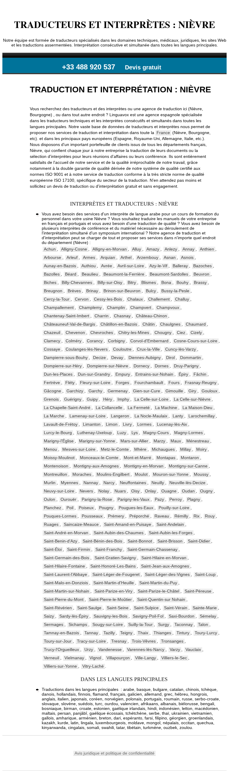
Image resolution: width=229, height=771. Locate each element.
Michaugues (163, 449)
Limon (111, 424)
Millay (185, 449)
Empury (122, 374)
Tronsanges (172, 641)
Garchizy (74, 390)
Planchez (52, 507)
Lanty (178, 416)
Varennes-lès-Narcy (145, 649)
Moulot (141, 474)
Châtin (149, 324)
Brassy (200, 282)
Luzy (121, 432)
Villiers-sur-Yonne (60, 666)
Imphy (123, 399)
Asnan (170, 257)
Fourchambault (148, 382)
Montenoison (56, 466)
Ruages (51, 524)
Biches (50, 282)
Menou (50, 449)
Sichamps (78, 624)
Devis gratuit (143, 67)
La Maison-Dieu (197, 407)
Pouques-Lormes (60, 516)
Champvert (140, 307)
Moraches (81, 474)
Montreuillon (55, 474)
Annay (188, 249)
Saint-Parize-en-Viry (113, 591)
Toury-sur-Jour (58, 641)
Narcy (108, 482)
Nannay (90, 482)
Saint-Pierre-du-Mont (63, 599)
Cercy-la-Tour (56, 299)
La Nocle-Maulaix (150, 416)
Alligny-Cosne (74, 249)
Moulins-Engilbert (113, 474)
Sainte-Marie (205, 607)
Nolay (103, 491)
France (163, 132)
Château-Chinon (151, 315)
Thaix (143, 632)
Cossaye (52, 349)
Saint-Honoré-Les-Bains (113, 566)
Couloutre (122, 349)
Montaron (190, 457)
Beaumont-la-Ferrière (123, 274)
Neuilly (157, 482)
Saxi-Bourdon (181, 616)
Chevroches (101, 332)
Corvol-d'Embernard (149, 340)
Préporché (139, 516)
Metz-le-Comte (115, 449)
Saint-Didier (199, 541)
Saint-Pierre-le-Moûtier (110, 599)
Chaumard (196, 324)
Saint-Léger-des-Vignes (167, 574)
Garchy (95, 390)
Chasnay (122, 315)
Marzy (159, 441)
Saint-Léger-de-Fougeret (116, 574)
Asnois (187, 257)
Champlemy (90, 307)
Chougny (162, 332)
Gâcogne (52, 390)
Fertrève (52, 382)
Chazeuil (52, 332)
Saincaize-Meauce (81, 524)
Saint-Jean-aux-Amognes (165, 566)
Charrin (102, 315)
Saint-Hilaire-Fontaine (64, 566)
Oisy (135, 491)
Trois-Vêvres (144, 641)
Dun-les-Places (58, 374)
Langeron (120, 416)
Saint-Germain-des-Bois (66, 557)
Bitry (132, 282)
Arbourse (52, 257)
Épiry (183, 374)
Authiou (88, 265)
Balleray (180, 265)
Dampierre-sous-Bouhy (66, 357)
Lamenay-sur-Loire (87, 416)
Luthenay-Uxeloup (94, 432)
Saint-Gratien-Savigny (115, 557)
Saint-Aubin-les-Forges (170, 532)
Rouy (210, 516)
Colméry (73, 340)
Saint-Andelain (170, 524)
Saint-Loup (205, 574)
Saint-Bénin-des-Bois (102, 541)
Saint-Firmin (78, 549)
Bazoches (202, 265)
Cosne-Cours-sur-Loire (195, 340)
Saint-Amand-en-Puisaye (127, 524)
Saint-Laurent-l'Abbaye (65, 574)
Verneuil (51, 657)
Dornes (161, 365)
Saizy (49, 616)
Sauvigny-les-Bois (110, 616)
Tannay (91, 632)
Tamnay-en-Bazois (61, 632)
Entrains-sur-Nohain (154, 374)
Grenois (51, 399)
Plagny (193, 499)
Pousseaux (92, 516)
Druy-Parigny (186, 365)
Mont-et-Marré (137, 457)
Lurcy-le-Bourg (58, 432)
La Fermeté (139, 407)
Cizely (196, 332)
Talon (203, 624)
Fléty (70, 382)
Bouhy (182, 282)
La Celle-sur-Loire (151, 399)
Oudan (188, 491)
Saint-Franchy (108, 549)
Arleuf (72, 257)
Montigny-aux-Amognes (96, 466)
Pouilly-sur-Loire (174, 507)
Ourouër (68, 499)
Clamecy (52, 340)
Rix (196, 516)
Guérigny (72, 399)
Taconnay (183, 624)
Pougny (106, 507)
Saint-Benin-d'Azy (60, 541)
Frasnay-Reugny (200, 382)
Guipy (92, 399)
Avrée (106, 265)
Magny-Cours (156, 432)
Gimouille (174, 390)
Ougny (206, 491)
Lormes (144, 424)
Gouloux (209, 390)
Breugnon (53, 290)
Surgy (163, 624)
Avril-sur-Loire (130, 265)
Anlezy (171, 249)
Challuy (182, 299)
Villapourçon (118, 657)
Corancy (95, 340)
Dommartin (190, 357)
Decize (99, 357)
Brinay (92, 290)
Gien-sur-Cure (146, 390)
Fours (174, 382)
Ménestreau (197, 441)
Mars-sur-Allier (134, 441)
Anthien (207, 249)
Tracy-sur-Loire (91, 641)
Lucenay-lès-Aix (172, 424)
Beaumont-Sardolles (169, 274)
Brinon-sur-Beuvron (121, 290)
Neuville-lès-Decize (187, 482)
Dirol (170, 357)
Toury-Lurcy (206, 632)
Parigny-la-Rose (97, 499)
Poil (69, 507)
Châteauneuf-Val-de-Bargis (69, 324)
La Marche (54, 416)
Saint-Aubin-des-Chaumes (118, 532)
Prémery (116, 516)
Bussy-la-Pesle (175, 290)
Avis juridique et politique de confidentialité (114, 753)
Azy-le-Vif (158, 265)
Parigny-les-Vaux (133, 499)
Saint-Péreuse (198, 591)
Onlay (150, 491)
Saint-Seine (118, 607)
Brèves (74, 290)
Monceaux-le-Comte (99, 457)
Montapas (166, 457)
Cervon (82, 299)
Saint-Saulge (89, 607)
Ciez (181, 332)
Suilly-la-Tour (140, 624)
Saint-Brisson (169, 541)
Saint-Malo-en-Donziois (66, 582)
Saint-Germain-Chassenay (152, 549)
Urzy (88, 649)
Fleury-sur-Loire (95, 382)
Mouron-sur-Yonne (170, 474)
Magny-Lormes (188, 432)
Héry (107, 399)
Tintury (183, 632)
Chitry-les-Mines (133, 332)
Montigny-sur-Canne (188, 466)
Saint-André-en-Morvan (66, 532)
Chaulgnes (170, 324)
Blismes (148, 282)
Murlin (49, 482)
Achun (50, 249)
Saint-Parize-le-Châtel (158, 591)
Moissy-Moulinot (59, 457)
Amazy (152, 249)
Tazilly (109, 632)
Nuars (120, 491)
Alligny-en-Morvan (109, 249)
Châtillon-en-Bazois (118, 324)
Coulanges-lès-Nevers (87, 349)
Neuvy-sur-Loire (59, 491)
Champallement (59, 307)
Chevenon (75, 332)
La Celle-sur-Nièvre (192, 399)
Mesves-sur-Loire (78, 449)
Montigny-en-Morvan (143, 466)
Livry (127, 424)
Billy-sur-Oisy (110, 282)
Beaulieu (90, 274)
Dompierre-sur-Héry (63, 365)
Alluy (136, 249)
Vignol (95, 657)
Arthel (125, 257)
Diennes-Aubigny (145, 357)
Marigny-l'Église (59, 441)
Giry (192, 390)
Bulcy (151, 290)
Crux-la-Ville (148, 349)
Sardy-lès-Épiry (73, 616)
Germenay (118, 390)
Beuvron (201, 274)
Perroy (175, 499)
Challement (159, 299)
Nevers (86, 491)
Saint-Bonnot (140, 541)
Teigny (126, 632)
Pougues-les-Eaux (136, 507)
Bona (166, 282)
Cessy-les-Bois (108, 299)
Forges (122, 382)
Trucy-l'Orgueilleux (61, 649)
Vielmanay (74, 657)
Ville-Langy (145, 657)
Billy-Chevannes (77, 282)
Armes (89, 257)
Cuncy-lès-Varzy (180, 349)
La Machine (166, 407)
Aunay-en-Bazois (60, 265)
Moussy (201, 474)
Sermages (53, 624)
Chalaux (135, 299)
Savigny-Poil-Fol (148, 616)
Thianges (162, 632)
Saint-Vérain (175, 607)
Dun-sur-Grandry (94, 374)
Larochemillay (201, 416)
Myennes (69, 482)
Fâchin (200, 374)
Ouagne (169, 491)
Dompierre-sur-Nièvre (107, 365)
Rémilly (181, 516)
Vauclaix (193, 649)
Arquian (107, 257)
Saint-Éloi (53, 549)
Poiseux (86, 507)
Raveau (161, 516)
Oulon (49, 499)
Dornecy (141, 365)
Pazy (159, 499)
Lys (134, 432)
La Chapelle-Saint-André (67, 407)
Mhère (140, 449)
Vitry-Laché (93, 666)
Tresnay (118, 641)
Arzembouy (147, 257)
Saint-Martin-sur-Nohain (66, 591)
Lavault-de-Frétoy (61, 424)
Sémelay (208, 616)
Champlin (116, 307)
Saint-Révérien (58, 607)
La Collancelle (109, 407)
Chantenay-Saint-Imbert (66, 315)
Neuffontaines (133, 482)
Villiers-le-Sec (174, 657)
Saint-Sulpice (146, 607)
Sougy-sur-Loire (107, 624)
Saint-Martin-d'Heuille (113, 582)
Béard (70, 274)
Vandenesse (110, 649)
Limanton (91, 424)
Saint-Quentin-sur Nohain (161, 599)
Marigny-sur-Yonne (97, 441)
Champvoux (168, 307)
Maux (176, 441)
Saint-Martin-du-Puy (158, 582)
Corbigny (116, 340)
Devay (117, 357)
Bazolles (52, 274)
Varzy (175, 649)
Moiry (201, 449)
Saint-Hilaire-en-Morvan (163, 557)
